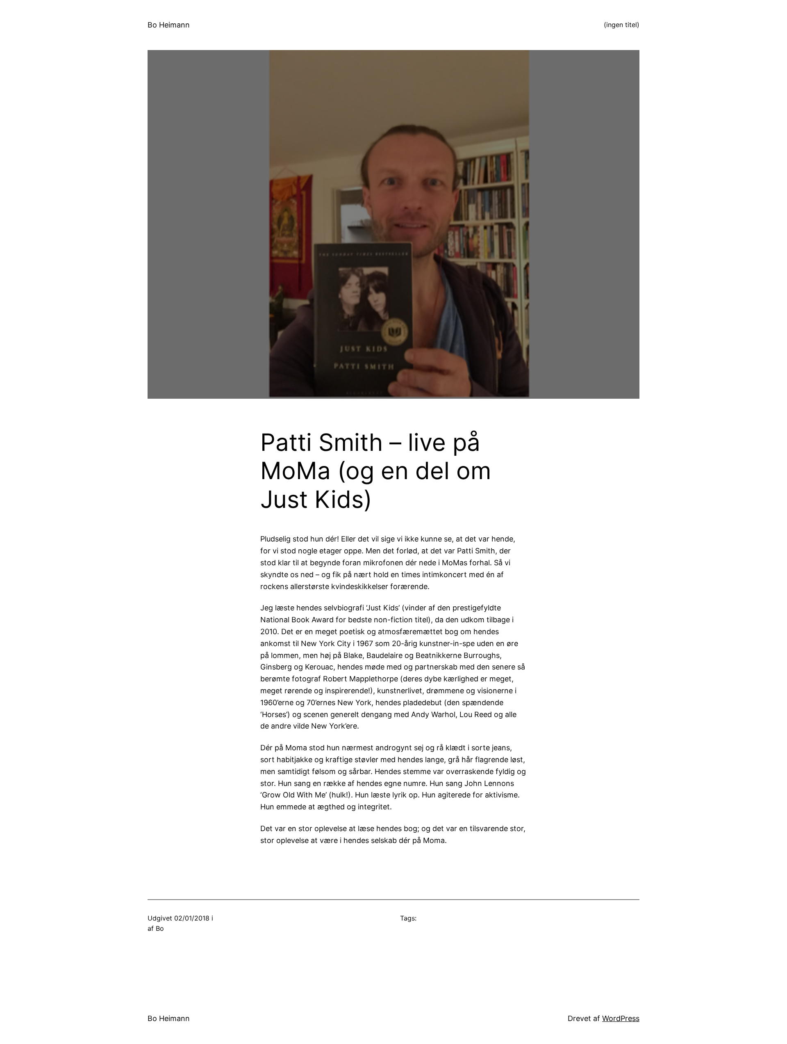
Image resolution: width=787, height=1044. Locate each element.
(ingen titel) (621, 25)
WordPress (620, 1018)
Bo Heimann (169, 25)
